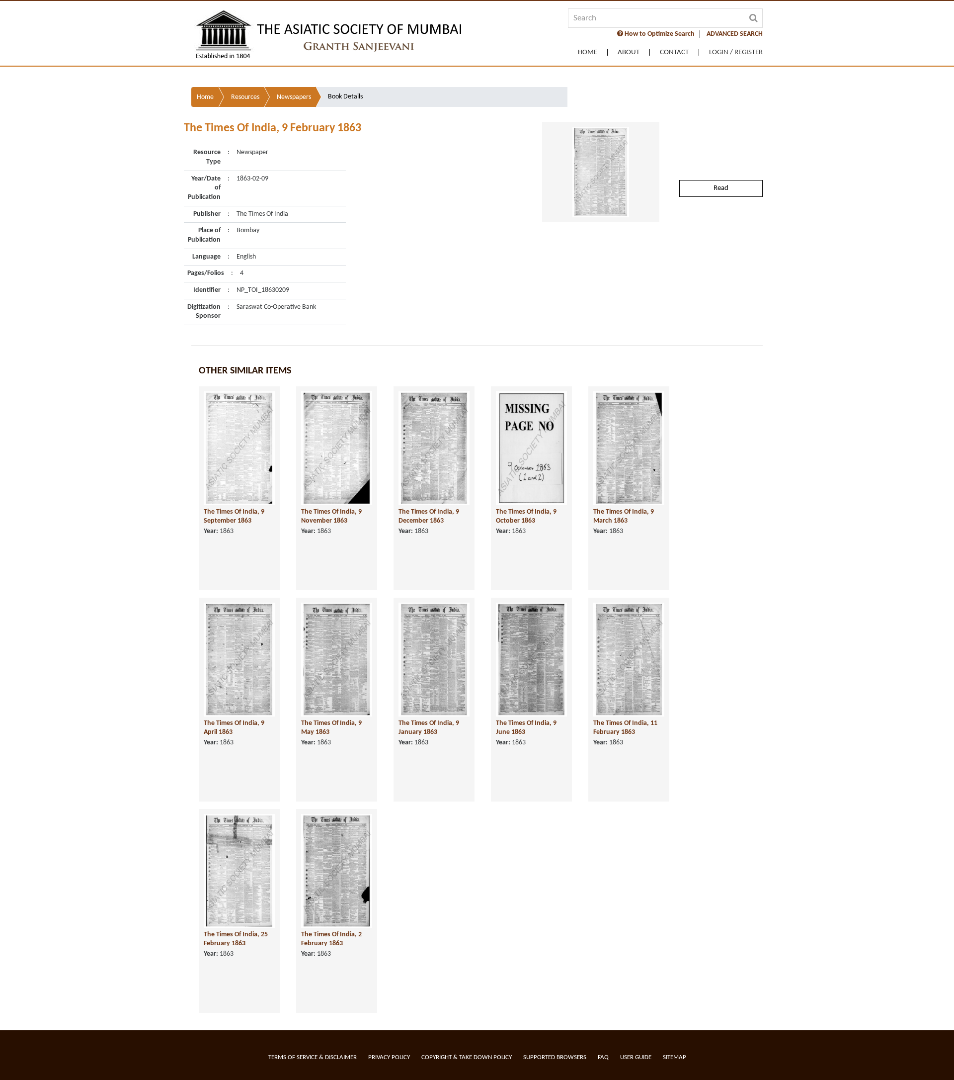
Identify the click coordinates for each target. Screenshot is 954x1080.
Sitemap (674, 1057)
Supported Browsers (554, 1057)
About (628, 52)
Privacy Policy (389, 1057)
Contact (674, 52)
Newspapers (294, 97)
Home (587, 52)
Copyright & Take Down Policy (466, 1057)
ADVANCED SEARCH (735, 34)
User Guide (635, 1057)
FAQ (603, 1057)
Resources (245, 97)
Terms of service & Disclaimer (312, 1057)
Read (721, 188)
